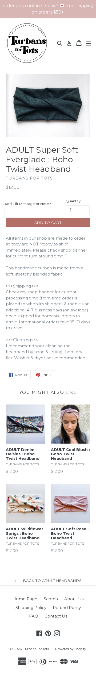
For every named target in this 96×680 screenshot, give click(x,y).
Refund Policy (67, 607)
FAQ (33, 616)
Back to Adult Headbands (52, 580)
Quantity (73, 201)
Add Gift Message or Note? (28, 204)
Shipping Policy (30, 607)
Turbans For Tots (36, 649)
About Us (73, 598)
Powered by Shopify (70, 649)
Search (51, 598)
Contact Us (56, 616)
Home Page (25, 598)
